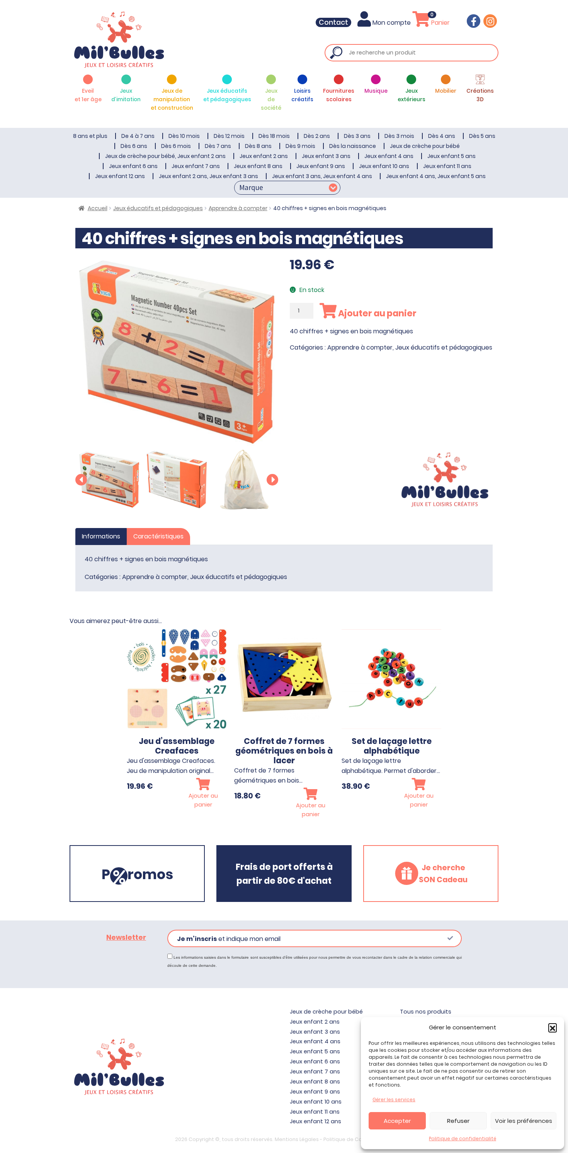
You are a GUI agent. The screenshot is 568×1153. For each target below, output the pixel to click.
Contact (333, 22)
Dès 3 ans (357, 136)
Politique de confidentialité (462, 1138)
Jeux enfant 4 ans (388, 156)
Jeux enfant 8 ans (258, 166)
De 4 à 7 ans (138, 136)
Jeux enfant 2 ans (264, 156)
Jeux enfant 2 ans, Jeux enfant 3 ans (208, 176)
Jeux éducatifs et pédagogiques (158, 208)
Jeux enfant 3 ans (326, 156)
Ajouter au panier (377, 313)
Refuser (458, 1121)
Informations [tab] (101, 536)
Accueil (97, 208)
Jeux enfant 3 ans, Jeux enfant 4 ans (322, 176)
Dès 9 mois (300, 146)
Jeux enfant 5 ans (451, 156)
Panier (440, 22)
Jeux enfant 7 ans (196, 166)
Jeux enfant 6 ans (133, 166)
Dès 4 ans (441, 136)
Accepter (397, 1121)
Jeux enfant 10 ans (384, 166)
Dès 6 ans (134, 146)
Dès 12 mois (229, 136)
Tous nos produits (425, 1011)
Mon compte (391, 22)
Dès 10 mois (184, 136)
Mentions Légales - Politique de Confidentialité (334, 1139)
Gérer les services (393, 1099)
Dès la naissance (352, 146)
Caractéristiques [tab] (158, 536)
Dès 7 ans (218, 146)
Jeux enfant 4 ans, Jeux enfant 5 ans (436, 176)
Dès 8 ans (258, 146)
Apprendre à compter (238, 208)
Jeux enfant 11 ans (447, 166)
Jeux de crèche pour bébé (425, 146)
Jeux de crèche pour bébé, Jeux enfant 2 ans (165, 156)
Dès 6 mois (176, 146)
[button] (552, 1027)
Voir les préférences (523, 1121)
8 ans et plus (90, 136)
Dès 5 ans (482, 136)
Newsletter (126, 937)
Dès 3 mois (399, 136)
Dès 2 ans (317, 136)
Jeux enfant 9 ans (320, 166)
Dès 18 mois (274, 136)
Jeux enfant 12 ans (120, 176)
